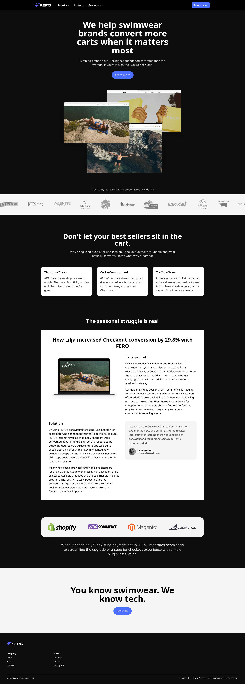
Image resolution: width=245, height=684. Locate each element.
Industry (62, 5)
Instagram (59, 665)
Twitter (57, 661)
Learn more (122, 75)
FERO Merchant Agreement (219, 678)
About (9, 657)
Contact (10, 665)
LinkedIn (58, 657)
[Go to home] (43, 5)
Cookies (235, 678)
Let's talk (122, 611)
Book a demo (200, 5)
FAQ (9, 661)
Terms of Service (199, 678)
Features (79, 5)
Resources (94, 5)
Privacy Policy (185, 678)
